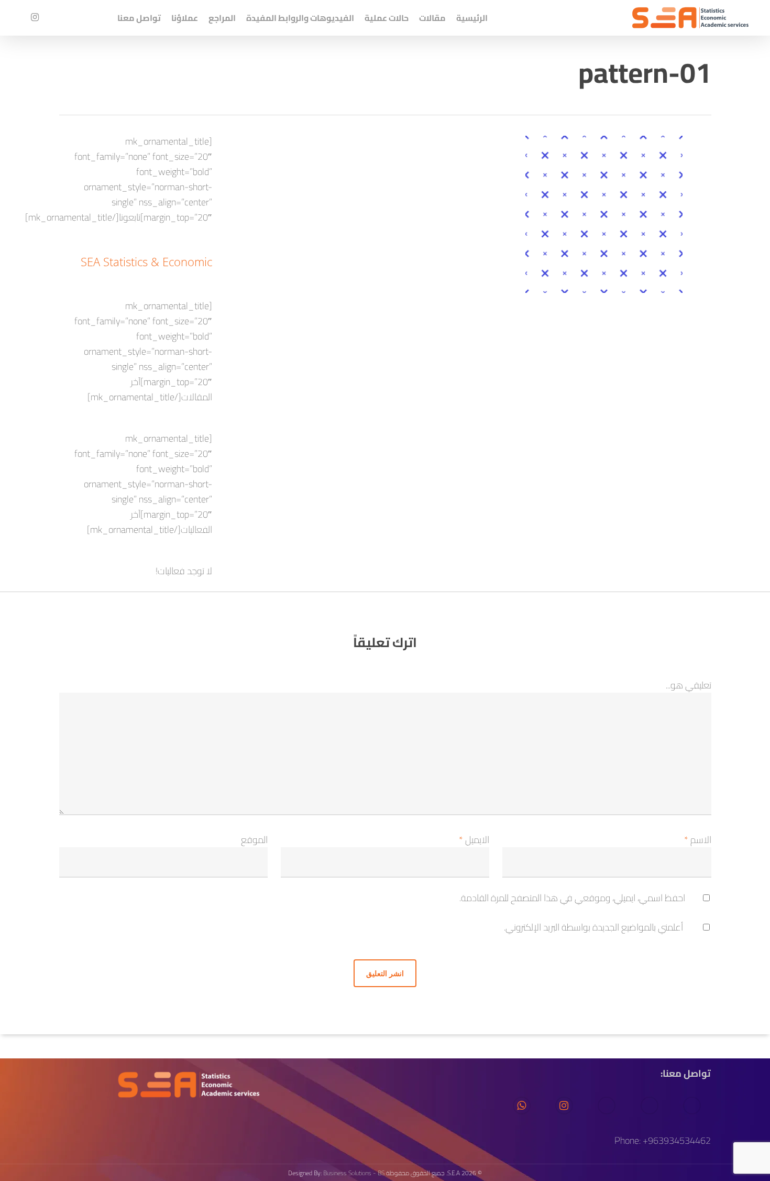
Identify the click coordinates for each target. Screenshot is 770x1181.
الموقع (254, 839)
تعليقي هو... (688, 685)
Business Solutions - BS (353, 1173)
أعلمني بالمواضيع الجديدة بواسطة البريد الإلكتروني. (593, 927)
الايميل (474, 839)
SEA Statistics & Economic (146, 261)
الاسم (697, 839)
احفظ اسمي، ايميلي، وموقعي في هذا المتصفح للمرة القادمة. (572, 897)
